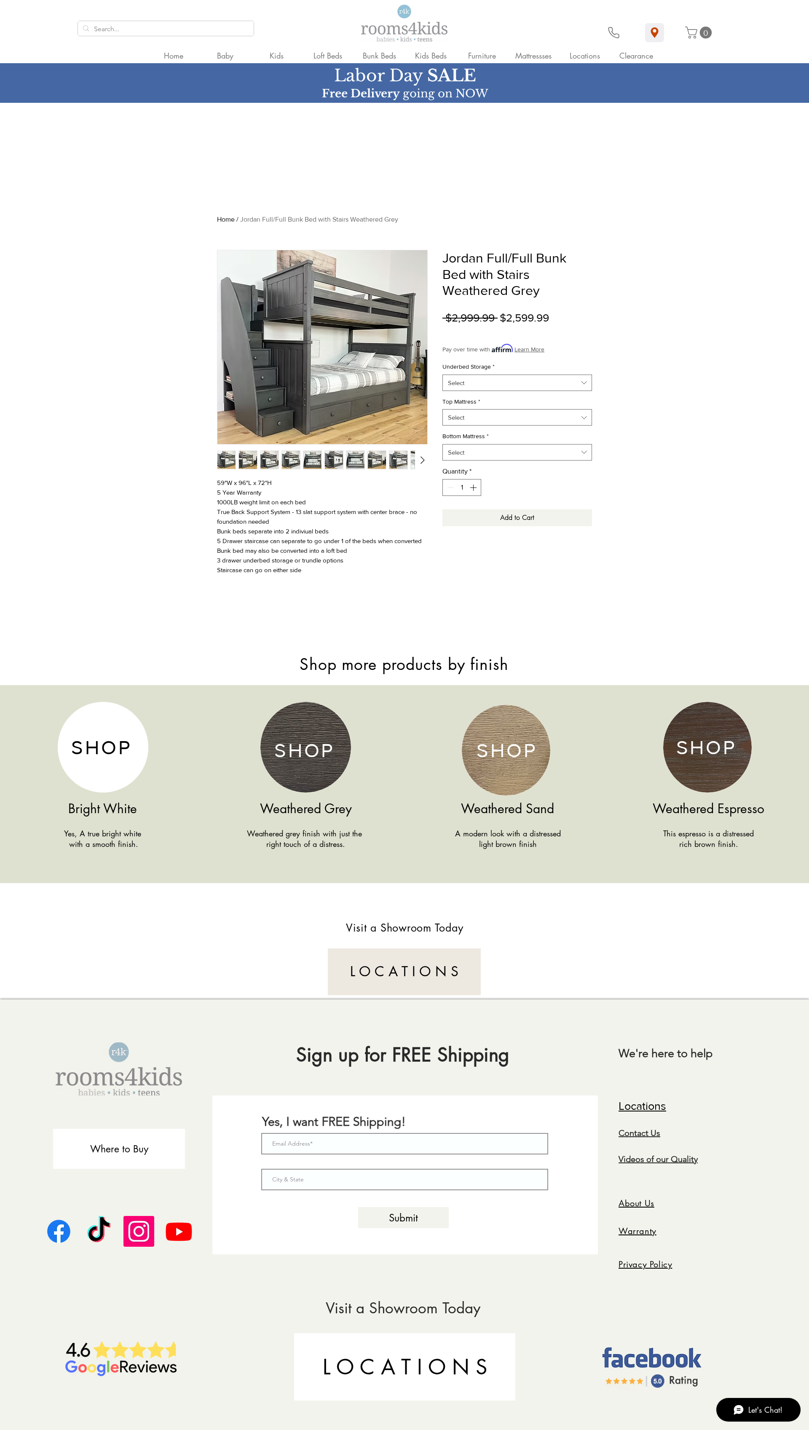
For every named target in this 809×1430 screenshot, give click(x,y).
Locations (642, 1106)
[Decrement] (449, 487)
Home (226, 219)
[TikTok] (98, 1231)
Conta (630, 1133)
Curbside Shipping (523, 331)
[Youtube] (178, 1231)
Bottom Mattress (465, 436)
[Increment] (474, 487)
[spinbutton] (461, 487)
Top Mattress (461, 401)
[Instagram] (138, 1231)
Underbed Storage (468, 366)
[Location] (654, 32)
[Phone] (613, 32)
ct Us (650, 1133)
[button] (700, 33)
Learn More (529, 349)
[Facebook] (58, 1231)
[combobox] (517, 383)
